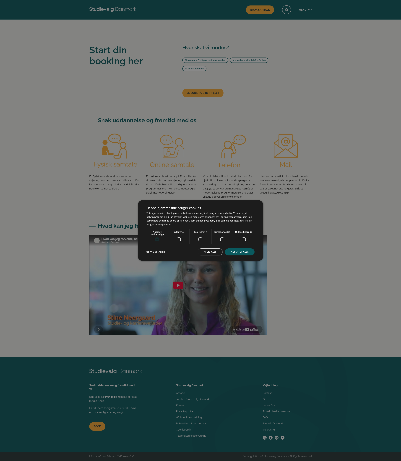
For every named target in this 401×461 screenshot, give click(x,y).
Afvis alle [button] (210, 251)
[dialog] (200, 230)
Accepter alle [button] (240, 251)
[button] (155, 252)
